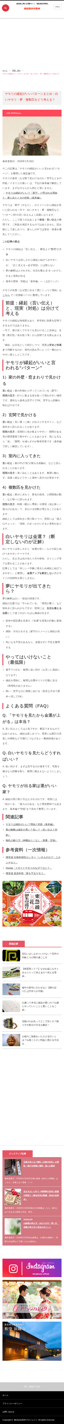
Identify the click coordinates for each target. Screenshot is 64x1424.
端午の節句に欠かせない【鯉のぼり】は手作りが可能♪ (39, 989)
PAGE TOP (34, 1386)
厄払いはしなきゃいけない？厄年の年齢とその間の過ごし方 (40, 955)
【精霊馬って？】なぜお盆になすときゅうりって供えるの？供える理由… (40, 972)
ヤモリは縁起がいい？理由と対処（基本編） (30, 824)
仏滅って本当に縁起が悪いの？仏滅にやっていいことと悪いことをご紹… (40, 1006)
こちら (6, 295)
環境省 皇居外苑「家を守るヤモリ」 (26, 873)
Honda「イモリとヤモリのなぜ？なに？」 (29, 868)
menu (57, 7)
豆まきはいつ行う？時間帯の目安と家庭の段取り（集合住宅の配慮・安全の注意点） (41, 1195)
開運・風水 (16, 70)
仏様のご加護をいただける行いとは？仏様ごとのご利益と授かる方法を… (40, 1040)
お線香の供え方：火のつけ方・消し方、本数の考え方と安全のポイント (41, 1225)
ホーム (5, 1395)
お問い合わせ (8, 1412)
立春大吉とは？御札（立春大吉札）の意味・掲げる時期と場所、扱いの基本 (41, 1164)
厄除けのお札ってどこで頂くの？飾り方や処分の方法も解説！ (40, 1023)
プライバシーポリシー (12, 1403)
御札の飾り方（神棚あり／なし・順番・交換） (31, 840)
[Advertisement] (32, 33)
